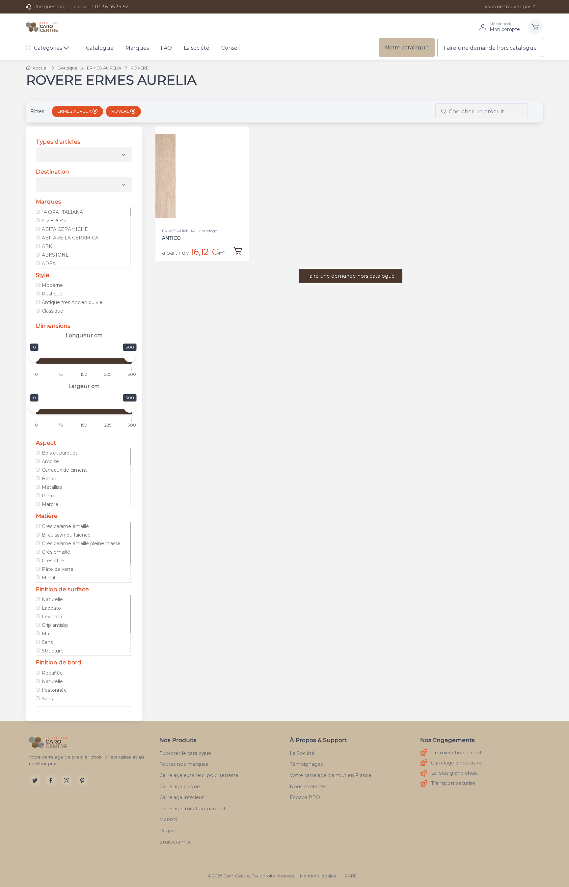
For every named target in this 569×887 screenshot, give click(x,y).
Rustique (52, 294)
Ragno (167, 831)
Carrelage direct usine (457, 763)
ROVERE (120, 111)
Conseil (230, 48)
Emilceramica (175, 842)
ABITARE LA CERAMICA (70, 238)
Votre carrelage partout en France (330, 775)
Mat (46, 634)
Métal (48, 578)
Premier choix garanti (457, 753)
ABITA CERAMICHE (65, 229)
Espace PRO (305, 797)
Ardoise (50, 461)
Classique (52, 311)
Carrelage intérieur (181, 797)
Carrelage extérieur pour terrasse (198, 775)
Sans (47, 642)
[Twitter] (35, 781)
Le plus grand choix (454, 773)
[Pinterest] (82, 781)
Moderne (52, 285)
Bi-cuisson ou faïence (66, 535)
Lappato (51, 608)
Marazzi (168, 819)
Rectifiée (52, 673)
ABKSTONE (55, 255)
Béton (49, 479)
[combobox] (481, 111)
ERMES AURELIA (75, 111)
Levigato (52, 617)
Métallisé (52, 487)
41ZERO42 (54, 221)
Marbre (50, 504)
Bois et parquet (59, 453)
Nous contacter (308, 787)
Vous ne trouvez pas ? (509, 7)
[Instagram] (66, 781)
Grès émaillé (56, 552)
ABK (47, 246)
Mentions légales (318, 875)
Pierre (49, 496)
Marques (137, 48)
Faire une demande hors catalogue (490, 48)
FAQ (166, 48)
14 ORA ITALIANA (62, 212)
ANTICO (171, 238)
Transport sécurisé (453, 783)
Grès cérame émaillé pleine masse (81, 543)
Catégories (48, 48)
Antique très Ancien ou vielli (73, 302)
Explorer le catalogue (185, 753)
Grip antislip (55, 625)
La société (196, 48)
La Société (302, 753)
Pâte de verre (57, 569)
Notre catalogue (407, 47)
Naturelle (52, 599)
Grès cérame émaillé (65, 526)
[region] (84, 236)
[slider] (34, 357)
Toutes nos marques (183, 764)
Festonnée (54, 690)
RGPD (351, 875)
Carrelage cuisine (179, 787)
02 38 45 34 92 (111, 7)
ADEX (48, 263)
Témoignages (306, 764)
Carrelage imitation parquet (192, 809)
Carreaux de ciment (64, 470)
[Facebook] (51, 781)
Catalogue (100, 48)
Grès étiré (53, 561)
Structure (53, 651)
